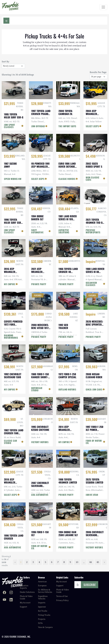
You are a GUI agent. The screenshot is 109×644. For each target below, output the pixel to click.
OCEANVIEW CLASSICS (91, 284)
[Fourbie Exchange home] (12, 581)
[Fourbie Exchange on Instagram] (11, 593)
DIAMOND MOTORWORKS (11, 336)
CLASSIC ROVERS (66, 179)
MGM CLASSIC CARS (92, 178)
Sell (21, 582)
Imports (41, 603)
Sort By (5, 61)
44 (90, 562)
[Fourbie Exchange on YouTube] (4, 600)
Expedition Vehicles (43, 597)
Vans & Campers (45, 627)
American (42, 582)
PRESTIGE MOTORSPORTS (93, 231)
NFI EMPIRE (9, 284)
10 (77, 562)
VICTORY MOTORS (39, 442)
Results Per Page (98, 72)
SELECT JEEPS (92, 126)
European (42, 586)
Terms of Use (62, 596)
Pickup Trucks (44, 615)
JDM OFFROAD (38, 126)
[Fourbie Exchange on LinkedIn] (11, 600)
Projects (41, 619)
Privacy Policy (62, 600)
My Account (25, 603)
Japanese (42, 607)
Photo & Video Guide (26, 597)
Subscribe (89, 585)
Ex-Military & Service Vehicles (45, 591)
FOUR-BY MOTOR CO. (94, 442)
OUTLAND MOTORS (67, 389)
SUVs (40, 623)
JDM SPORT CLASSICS (9, 126)
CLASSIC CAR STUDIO (10, 442)
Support (23, 607)
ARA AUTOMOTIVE (39, 495)
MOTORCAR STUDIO (36, 389)
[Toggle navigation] (103, 7)
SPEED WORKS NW (12, 179)
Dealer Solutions (27, 592)
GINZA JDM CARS (94, 389)
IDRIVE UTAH (92, 495)
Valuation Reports (24, 587)
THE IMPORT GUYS (67, 126)
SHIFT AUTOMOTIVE (37, 231)
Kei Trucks (42, 611)
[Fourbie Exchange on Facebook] (4, 593)
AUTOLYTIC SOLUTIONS (63, 231)
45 (98, 562)
